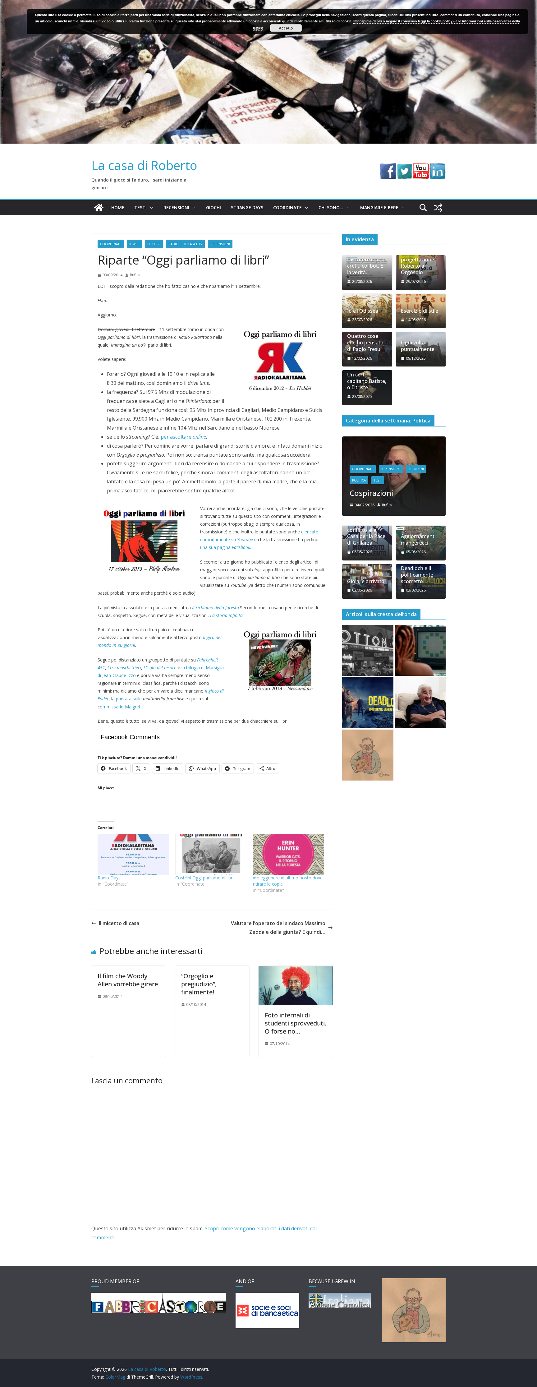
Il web (134, 244)
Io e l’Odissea (362, 311)
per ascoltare (183, 436)
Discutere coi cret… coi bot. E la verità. (365, 266)
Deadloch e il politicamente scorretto (417, 598)
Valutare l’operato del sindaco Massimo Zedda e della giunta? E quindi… (278, 928)
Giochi (213, 207)
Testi (140, 207)
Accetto (286, 28)
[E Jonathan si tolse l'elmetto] (367, 779)
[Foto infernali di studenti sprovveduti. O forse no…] (296, 970)
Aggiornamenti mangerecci (418, 563)
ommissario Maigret (120, 707)
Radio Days (109, 878)
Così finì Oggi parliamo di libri (204, 878)
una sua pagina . (225, 547)
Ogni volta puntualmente (417, 346)
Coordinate (287, 207)
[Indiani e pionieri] (394, 440)
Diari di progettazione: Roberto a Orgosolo (418, 263)
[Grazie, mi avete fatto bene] (420, 727)
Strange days (247, 207)
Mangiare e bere (379, 207)
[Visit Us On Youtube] (421, 167)
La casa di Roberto (144, 165)
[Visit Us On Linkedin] (437, 167)
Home (117, 207)
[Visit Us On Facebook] (388, 167)
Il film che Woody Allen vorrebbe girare (128, 980)
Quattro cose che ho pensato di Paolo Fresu (365, 342)
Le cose (153, 244)
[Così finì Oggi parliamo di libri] (211, 854)
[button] (150, 207)
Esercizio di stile (419, 311)
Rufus (135, 275)
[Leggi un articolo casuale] (438, 207)
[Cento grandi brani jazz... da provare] (367, 674)
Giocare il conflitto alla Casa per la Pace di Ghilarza (366, 557)
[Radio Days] (133, 854)
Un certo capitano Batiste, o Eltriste (366, 381)
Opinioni (416, 493)
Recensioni (176, 207)
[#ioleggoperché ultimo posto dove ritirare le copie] (288, 854)
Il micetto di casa (119, 923)
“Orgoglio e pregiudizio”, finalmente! (199, 984)
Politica (359, 504)
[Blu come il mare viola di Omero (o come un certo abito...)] (420, 674)
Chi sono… (331, 207)
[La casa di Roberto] (268, 4)
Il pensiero (391, 493)
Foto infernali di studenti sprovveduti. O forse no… (295, 1023)
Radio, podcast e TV (185, 244)
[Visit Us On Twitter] (404, 167)
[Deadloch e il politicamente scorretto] (367, 727)
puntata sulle (129, 699)
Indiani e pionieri (379, 517)
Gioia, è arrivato (365, 605)
